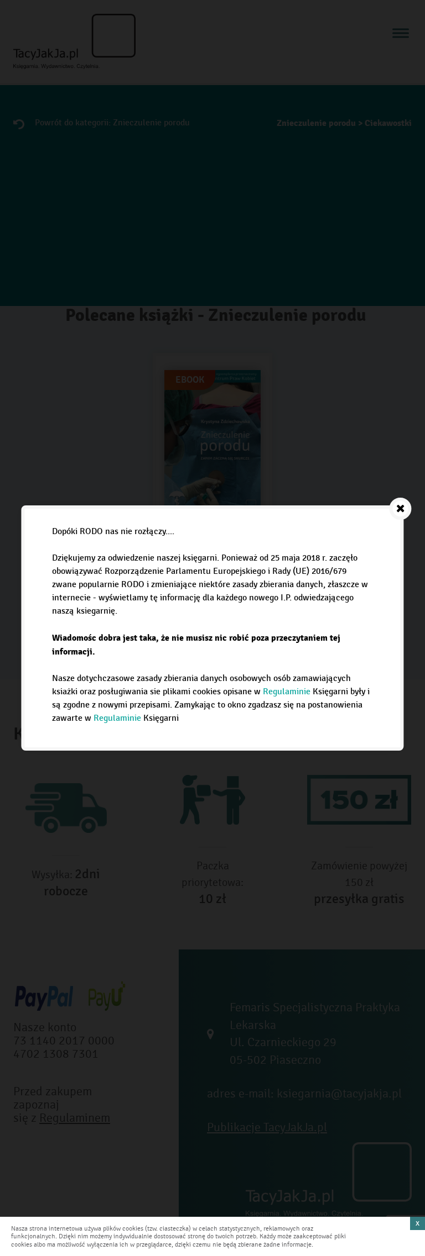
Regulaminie (286, 692)
